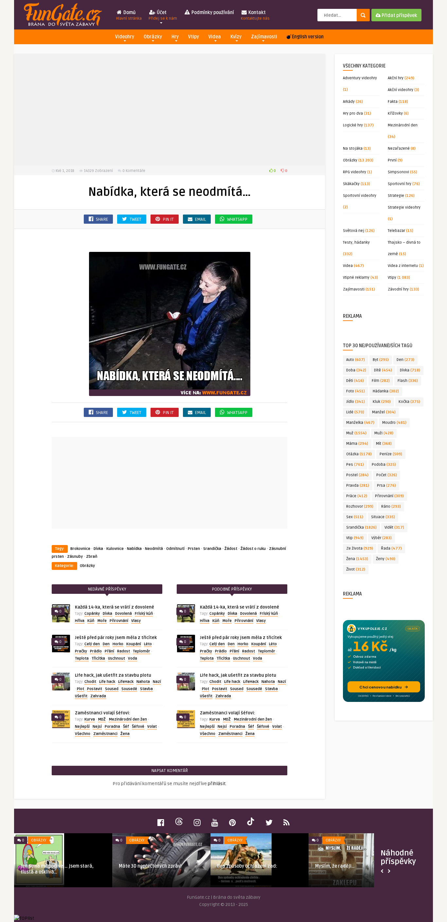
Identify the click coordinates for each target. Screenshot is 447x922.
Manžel (384, 412)
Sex (354, 517)
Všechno (82, 733)
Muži (383, 433)
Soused (111, 689)
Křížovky (395, 113)
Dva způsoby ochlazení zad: (247, 866)
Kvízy (235, 37)
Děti (355, 380)
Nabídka (134, 548)
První (392, 160)
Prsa (386, 485)
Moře (102, 620)
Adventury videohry (360, 78)
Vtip (355, 538)
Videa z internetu (403, 265)
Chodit (90, 681)
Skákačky (351, 183)
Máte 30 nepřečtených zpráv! (150, 866)
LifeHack (126, 681)
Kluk (382, 401)
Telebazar (396, 230)
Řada (391, 548)
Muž (356, 433)
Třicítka (98, 658)
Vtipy (193, 37)
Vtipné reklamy (356, 277)
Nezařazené (399, 148)
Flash (408, 380)
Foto (355, 391)
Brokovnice (80, 548)
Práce (356, 496)
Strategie (396, 195)
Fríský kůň (144, 613)
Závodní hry (398, 289)
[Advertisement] (169, 110)
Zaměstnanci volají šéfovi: (102, 713)
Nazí (157, 681)
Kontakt (255, 15)
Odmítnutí (175, 548)
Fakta (393, 101)
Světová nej (353, 230)
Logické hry (353, 125)
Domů (129, 15)
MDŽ (102, 719)
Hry (175, 37)
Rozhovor (359, 506)
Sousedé (129, 689)
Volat (152, 726)
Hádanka (386, 391)
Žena (125, 733)
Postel (357, 475)
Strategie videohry (404, 207)
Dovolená (123, 613)
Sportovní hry (399, 183)
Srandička (212, 548)
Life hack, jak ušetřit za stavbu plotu (113, 675)
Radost (123, 651)
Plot (80, 689)
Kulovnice (115, 548)
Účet (163, 15)
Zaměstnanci (105, 733)
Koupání (133, 644)
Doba (356, 370)
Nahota (143, 681)
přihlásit (216, 783)
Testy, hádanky (356, 242)
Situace (383, 517)
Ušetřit (81, 696)
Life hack (107, 681)
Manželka (360, 422)
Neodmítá (154, 548)
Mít (384, 443)
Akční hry (395, 78)
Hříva (79, 620)
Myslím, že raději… (335, 866)
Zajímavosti (264, 37)
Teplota (82, 658)
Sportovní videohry (359, 195)
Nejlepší (82, 726)
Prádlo (96, 651)
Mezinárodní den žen (128, 719)
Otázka (359, 454)
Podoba (384, 464)
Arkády (349, 101)
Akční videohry (400, 89)
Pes (355, 464)
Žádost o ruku (253, 548)
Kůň (90, 620)
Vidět (394, 527)
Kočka (409, 401)
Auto (355, 359)
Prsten (194, 548)
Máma (357, 443)
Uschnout (116, 658)
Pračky (81, 651)
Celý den (92, 644)
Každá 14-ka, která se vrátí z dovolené (114, 607)
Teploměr (141, 651)
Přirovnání (119, 620)
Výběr (381, 538)
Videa (214, 37)
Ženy (385, 558)
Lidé (355, 412)
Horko (118, 644)
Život (355, 569)
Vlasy (136, 620)
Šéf (126, 726)
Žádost (230, 548)
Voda (132, 658)
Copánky (92, 613)
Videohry (124, 37)
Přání (109, 651)
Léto (148, 644)
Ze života (359, 548)
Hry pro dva (353, 113)
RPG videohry (354, 172)
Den (106, 644)
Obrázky (153, 37)
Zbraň (91, 556)
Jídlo (355, 401)
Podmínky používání (212, 12)
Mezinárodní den (403, 125)
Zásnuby (75, 556)
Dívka (98, 548)
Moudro (394, 422)
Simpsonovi (398, 172)
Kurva (89, 719)
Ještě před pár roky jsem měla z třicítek (116, 637)
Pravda (357, 485)
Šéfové (138, 726)
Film (381, 380)
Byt (381, 359)
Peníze (391, 454)
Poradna (112, 726)
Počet (386, 475)
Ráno (391, 506)
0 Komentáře (133, 171)
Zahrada (98, 696)
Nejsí (97, 726)
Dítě (383, 370)
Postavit (94, 689)
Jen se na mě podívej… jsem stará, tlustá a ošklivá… (57, 869)
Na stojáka (353, 148)
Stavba (146, 689)
